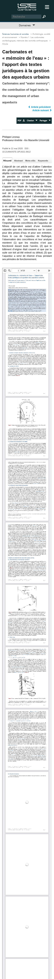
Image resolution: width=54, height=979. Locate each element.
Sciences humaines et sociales (15, 34)
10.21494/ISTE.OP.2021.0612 (16, 152)
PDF (20, 120)
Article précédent (41, 107)
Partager (44, 120)
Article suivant (40, 110)
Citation (31, 120)
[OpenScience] (27, 7)
